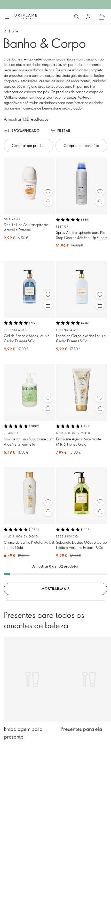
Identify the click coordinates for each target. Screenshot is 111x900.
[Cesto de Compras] (101, 16)
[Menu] (7, 17)
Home (13, 31)
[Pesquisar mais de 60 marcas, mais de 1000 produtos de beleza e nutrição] (76, 17)
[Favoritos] (48, 191)
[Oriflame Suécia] (25, 16)
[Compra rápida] (48, 202)
